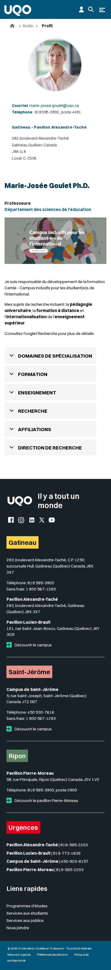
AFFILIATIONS (34, 429)
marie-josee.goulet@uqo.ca (54, 105)
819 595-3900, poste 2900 (52, 790)
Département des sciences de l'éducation (48, 209)
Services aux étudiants (27, 913)
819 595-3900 (40, 582)
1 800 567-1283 (41, 589)
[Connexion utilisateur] (81, 9)
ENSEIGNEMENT (37, 393)
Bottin (28, 25)
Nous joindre (17, 927)
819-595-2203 (74, 844)
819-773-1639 (67, 853)
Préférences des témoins (52, 954)
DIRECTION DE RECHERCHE (50, 448)
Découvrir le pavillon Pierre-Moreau (46, 800)
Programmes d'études (26, 905)
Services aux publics (25, 920)
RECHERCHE (32, 411)
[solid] (10, 644)
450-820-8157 (74, 861)
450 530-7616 (40, 712)
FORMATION (32, 374)
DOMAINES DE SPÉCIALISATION (55, 356)
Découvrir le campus (33, 644)
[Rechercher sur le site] (90, 9)
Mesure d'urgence (18, 954)
